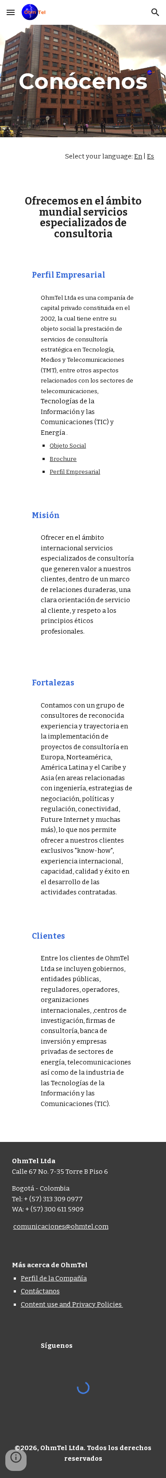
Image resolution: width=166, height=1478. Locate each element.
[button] (10, 12)
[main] (83, 81)
